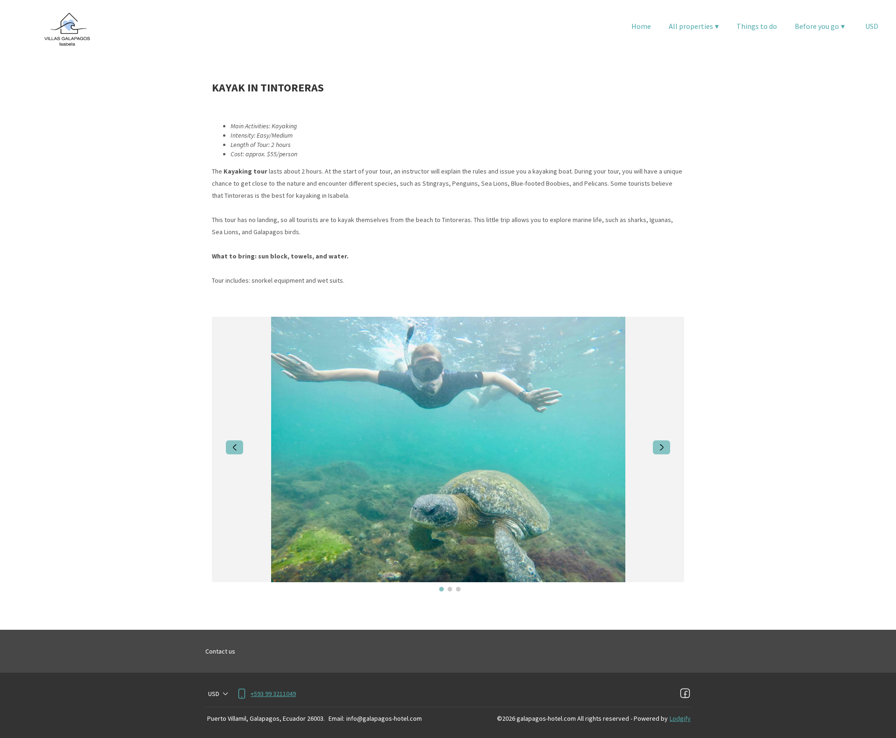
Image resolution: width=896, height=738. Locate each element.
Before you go (820, 26)
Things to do (756, 26)
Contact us (220, 651)
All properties (694, 26)
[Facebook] (685, 694)
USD (871, 26)
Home (641, 26)
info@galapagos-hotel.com (384, 718)
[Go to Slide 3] (458, 589)
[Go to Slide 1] (441, 589)
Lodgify (680, 718)
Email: (336, 718)
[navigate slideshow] (234, 447)
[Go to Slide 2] (450, 589)
